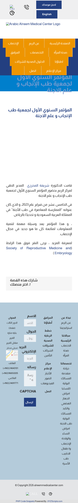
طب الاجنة (66, 423)
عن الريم (66, 322)
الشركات (48, 350)
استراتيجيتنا (66, 327)
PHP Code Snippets (25, 501)
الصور (48, 378)
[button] (18, 70)
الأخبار (48, 373)
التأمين (48, 355)
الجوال (30, 331)
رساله (31, 367)
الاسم (31, 316)
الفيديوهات (47, 383)
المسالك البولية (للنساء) (66, 383)
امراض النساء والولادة (66, 433)
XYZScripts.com (54, 501)
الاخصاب (66, 345)
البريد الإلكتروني (27, 349)
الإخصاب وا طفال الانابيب (66, 448)
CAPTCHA (28, 391)
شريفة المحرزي (39, 185)
